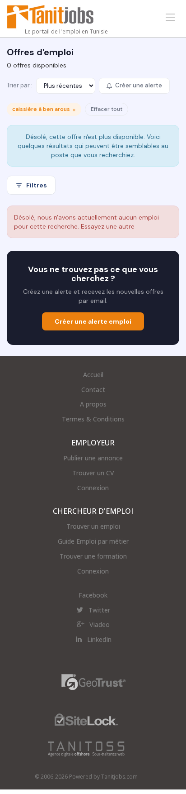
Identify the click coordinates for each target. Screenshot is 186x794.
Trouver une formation (93, 556)
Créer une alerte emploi (93, 321)
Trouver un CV (93, 473)
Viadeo (99, 624)
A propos (93, 404)
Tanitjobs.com (119, 776)
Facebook (93, 595)
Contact (93, 389)
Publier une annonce (93, 458)
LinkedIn (99, 639)
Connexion (93, 487)
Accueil (93, 374)
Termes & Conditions (93, 419)
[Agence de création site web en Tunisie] (86, 748)
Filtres (36, 185)
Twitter (99, 610)
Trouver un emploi (93, 526)
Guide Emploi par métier (93, 541)
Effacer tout (106, 109)
